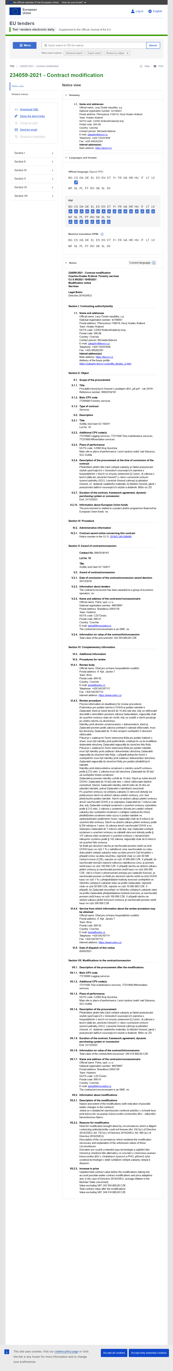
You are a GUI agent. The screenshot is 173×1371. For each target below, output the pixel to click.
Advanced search (74, 53)
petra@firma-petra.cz (99, 625)
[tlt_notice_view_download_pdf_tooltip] (70, 211)
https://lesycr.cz (103, 148)
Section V (20, 178)
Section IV (20, 170)
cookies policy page (66, 1351)
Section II (20, 161)
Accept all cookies (114, 1352)
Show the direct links (32, 116)
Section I (19, 153)
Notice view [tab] (18, 86)
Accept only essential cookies (149, 1352)
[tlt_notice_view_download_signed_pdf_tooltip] (76, 182)
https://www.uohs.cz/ (110, 695)
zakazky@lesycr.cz (98, 134)
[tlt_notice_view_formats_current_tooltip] (153, 263)
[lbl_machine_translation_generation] (102, 234)
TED (12, 66)
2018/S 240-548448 (120, 536)
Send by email (28, 129)
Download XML (29, 109)
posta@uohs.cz (96, 685)
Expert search (94, 53)
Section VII (20, 195)
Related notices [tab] (20, 94)
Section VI (20, 187)
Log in (139, 11)
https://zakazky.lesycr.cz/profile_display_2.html (105, 363)
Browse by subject (115, 53)
